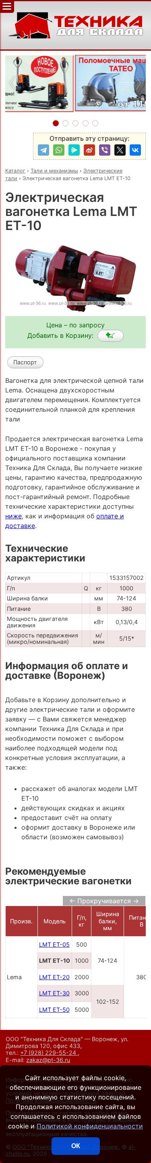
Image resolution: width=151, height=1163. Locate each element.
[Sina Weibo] (89, 150)
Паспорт (25, 362)
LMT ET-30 (54, 993)
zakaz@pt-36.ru (48, 1059)
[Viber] (105, 150)
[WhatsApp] (59, 150)
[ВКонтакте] (135, 150)
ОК (75, 1145)
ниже (13, 516)
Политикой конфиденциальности (90, 1126)
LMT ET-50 (54, 1009)
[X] (120, 150)
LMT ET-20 (54, 977)
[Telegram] (43, 150)
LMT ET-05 (54, 944)
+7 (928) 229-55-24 (49, 1052)
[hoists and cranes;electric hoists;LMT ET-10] (110, 336)
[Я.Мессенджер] (74, 150)
